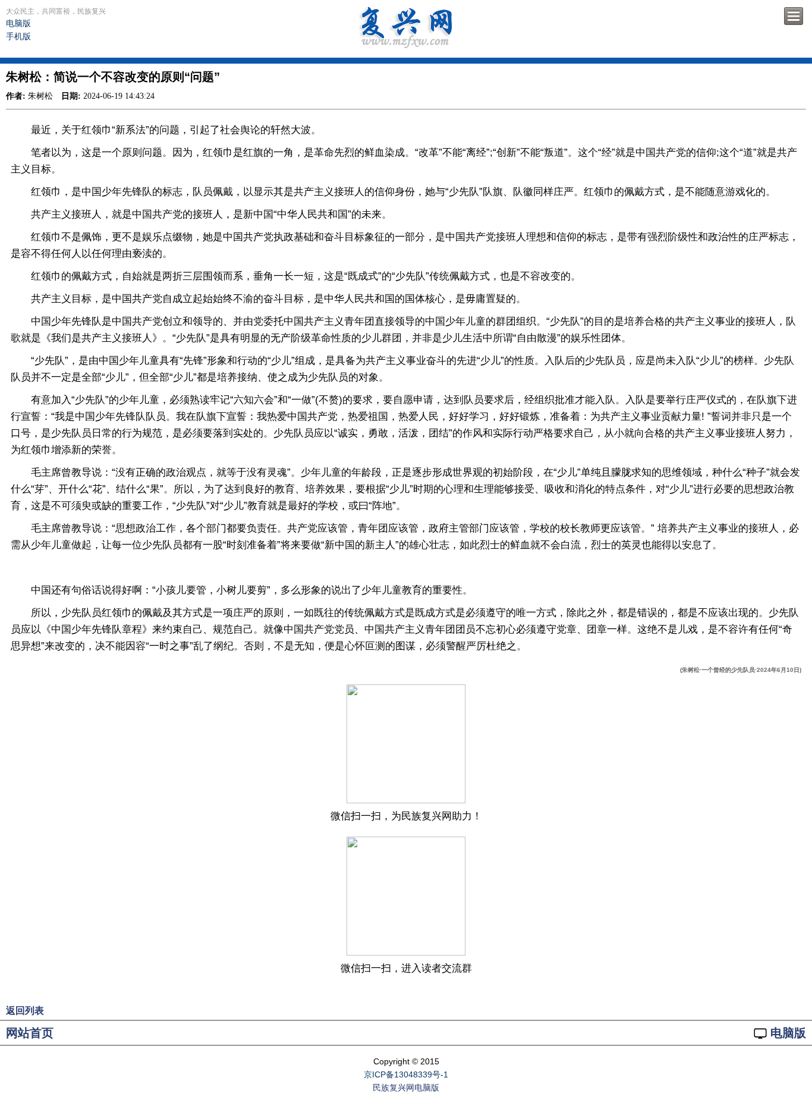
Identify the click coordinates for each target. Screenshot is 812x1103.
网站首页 (29, 1032)
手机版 (18, 36)
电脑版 (18, 23)
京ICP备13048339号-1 (406, 1074)
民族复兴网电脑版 (406, 1087)
